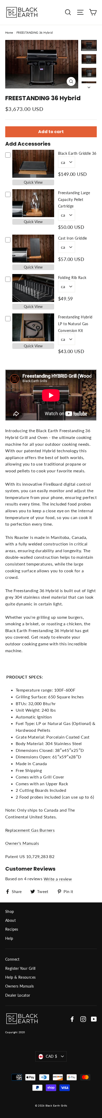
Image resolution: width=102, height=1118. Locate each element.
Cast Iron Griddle (72, 238)
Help (9, 938)
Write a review (58, 878)
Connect (12, 959)
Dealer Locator (17, 995)
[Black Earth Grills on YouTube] (94, 1018)
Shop (9, 911)
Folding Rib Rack (72, 277)
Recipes (11, 929)
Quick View (33, 182)
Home (9, 32)
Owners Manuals (19, 986)
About (10, 920)
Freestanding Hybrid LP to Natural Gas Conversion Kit (75, 323)
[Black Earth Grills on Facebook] (72, 1018)
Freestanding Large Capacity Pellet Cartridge (74, 199)
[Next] (89, 85)
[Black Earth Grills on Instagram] (83, 1018)
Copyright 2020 (15, 1032)
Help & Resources (20, 977)
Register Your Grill (20, 968)
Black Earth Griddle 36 (77, 153)
